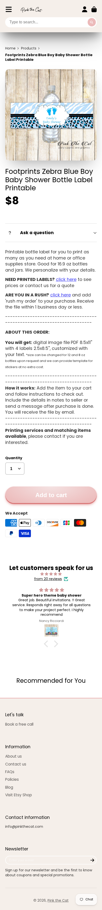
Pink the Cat (58, 900)
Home (10, 48)
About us (13, 756)
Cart (94, 9)
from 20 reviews (48, 579)
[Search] (92, 22)
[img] (51, 574)
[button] (47, 643)
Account (85, 9)
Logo (31, 9)
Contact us (15, 764)
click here (66, 279)
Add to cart (51, 495)
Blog (9, 787)
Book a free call (19, 724)
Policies (12, 779)
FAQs (9, 771)
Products (28, 48)
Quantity (13, 458)
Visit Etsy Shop (18, 794)
